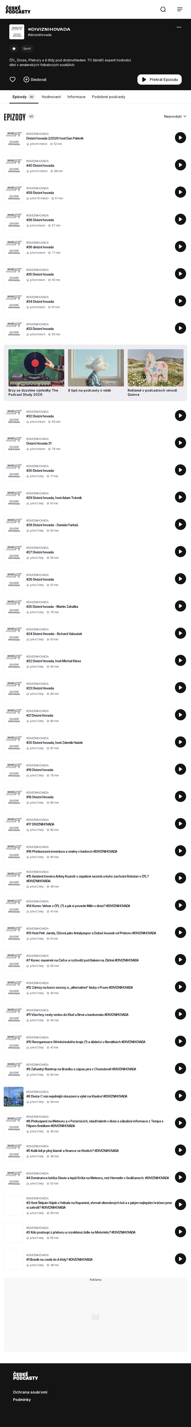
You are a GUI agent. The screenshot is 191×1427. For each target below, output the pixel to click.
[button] (163, 9)
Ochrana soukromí (30, 1392)
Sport (27, 48)
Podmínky (22, 1399)
